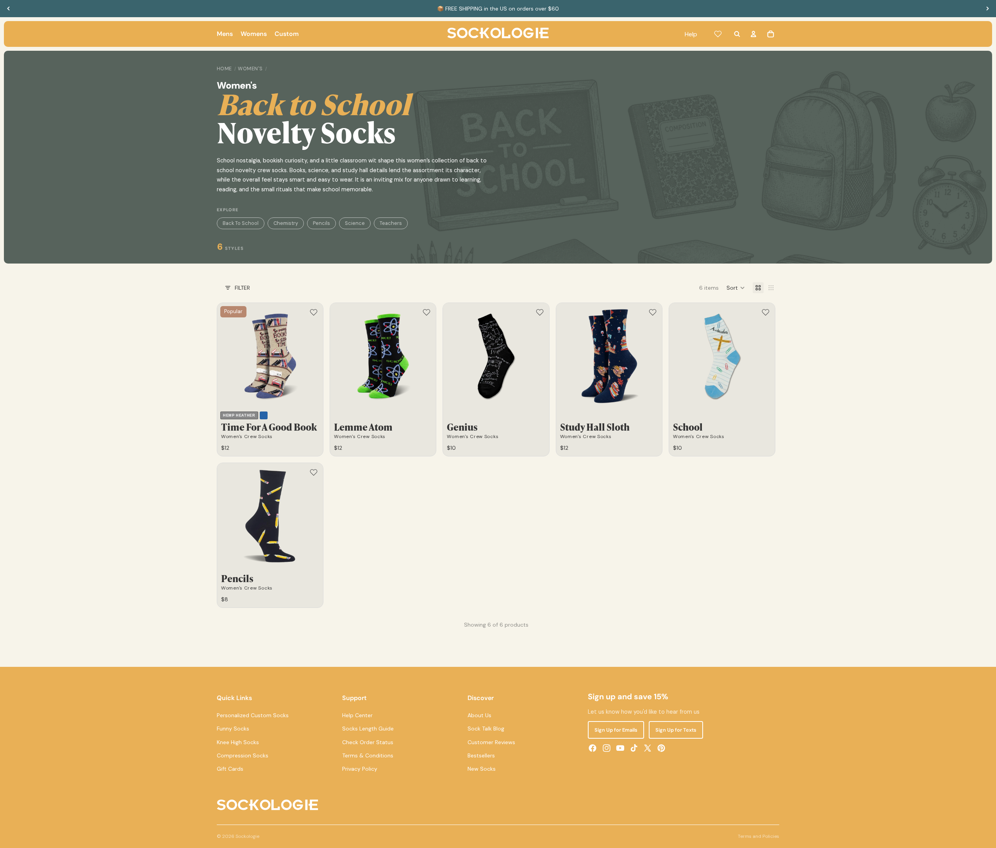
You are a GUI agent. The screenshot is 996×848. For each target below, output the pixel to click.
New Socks (482, 768)
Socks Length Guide (368, 728)
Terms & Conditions (367, 755)
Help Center (357, 715)
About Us (479, 715)
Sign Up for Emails (615, 730)
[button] (735, 287)
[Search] (737, 34)
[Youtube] (620, 748)
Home (224, 68)
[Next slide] (987, 8)
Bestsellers (481, 755)
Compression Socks (242, 755)
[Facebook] (592, 748)
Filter (242, 287)
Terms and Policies (758, 836)
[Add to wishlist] (313, 312)
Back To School (241, 223)
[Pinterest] (661, 748)
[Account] (753, 34)
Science (355, 223)
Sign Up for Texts (675, 730)
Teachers (391, 223)
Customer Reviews (491, 742)
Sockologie (247, 836)
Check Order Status (367, 742)
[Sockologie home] (498, 34)
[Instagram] (606, 748)
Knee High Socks (238, 742)
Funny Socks (233, 728)
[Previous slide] (8, 8)
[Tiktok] (634, 748)
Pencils (321, 223)
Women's (250, 68)
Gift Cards (230, 768)
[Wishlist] (717, 34)
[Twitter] (647, 748)
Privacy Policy (359, 768)
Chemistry (285, 223)
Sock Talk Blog (486, 728)
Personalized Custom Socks (253, 715)
